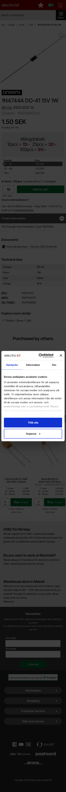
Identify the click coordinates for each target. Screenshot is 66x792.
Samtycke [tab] (12, 364)
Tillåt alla (33, 422)
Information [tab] (33, 364)
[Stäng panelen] (61, 355)
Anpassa (31, 433)
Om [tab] (54, 364)
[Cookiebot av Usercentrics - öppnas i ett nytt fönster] (40, 355)
